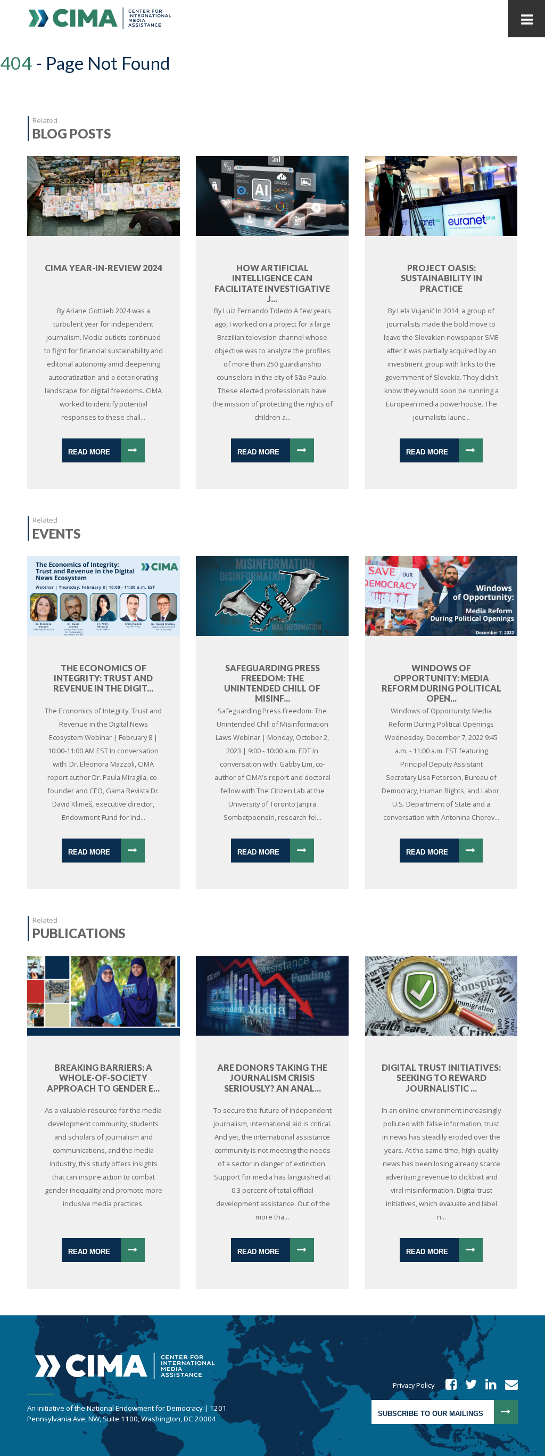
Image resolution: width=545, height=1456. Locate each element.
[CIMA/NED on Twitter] (467, 1385)
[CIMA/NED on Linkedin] (487, 1385)
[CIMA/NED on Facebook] (448, 1385)
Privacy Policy (413, 1385)
